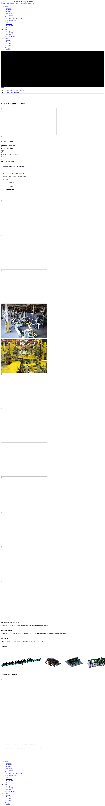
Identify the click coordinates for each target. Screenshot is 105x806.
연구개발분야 (9, 781)
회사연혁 (8, 766)
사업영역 (5, 772)
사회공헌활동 (9, 788)
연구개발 (5, 777)
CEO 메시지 (9, 765)
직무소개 (8, 797)
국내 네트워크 (9, 768)
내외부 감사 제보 (10, 791)
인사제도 (8, 800)
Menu (2, 87)
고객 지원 (5, 784)
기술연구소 (9, 779)
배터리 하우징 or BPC (13, 92)
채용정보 (5, 793)
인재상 (8, 795)
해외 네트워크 (9, 770)
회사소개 (5, 761)
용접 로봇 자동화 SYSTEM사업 (14, 773)
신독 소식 (8, 786)
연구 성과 (8, 782)
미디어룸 (8, 790)
